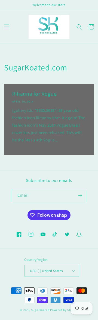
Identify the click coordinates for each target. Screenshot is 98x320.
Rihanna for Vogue (34, 93)
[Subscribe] (80, 195)
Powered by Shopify (64, 310)
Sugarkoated (40, 310)
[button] (7, 27)
